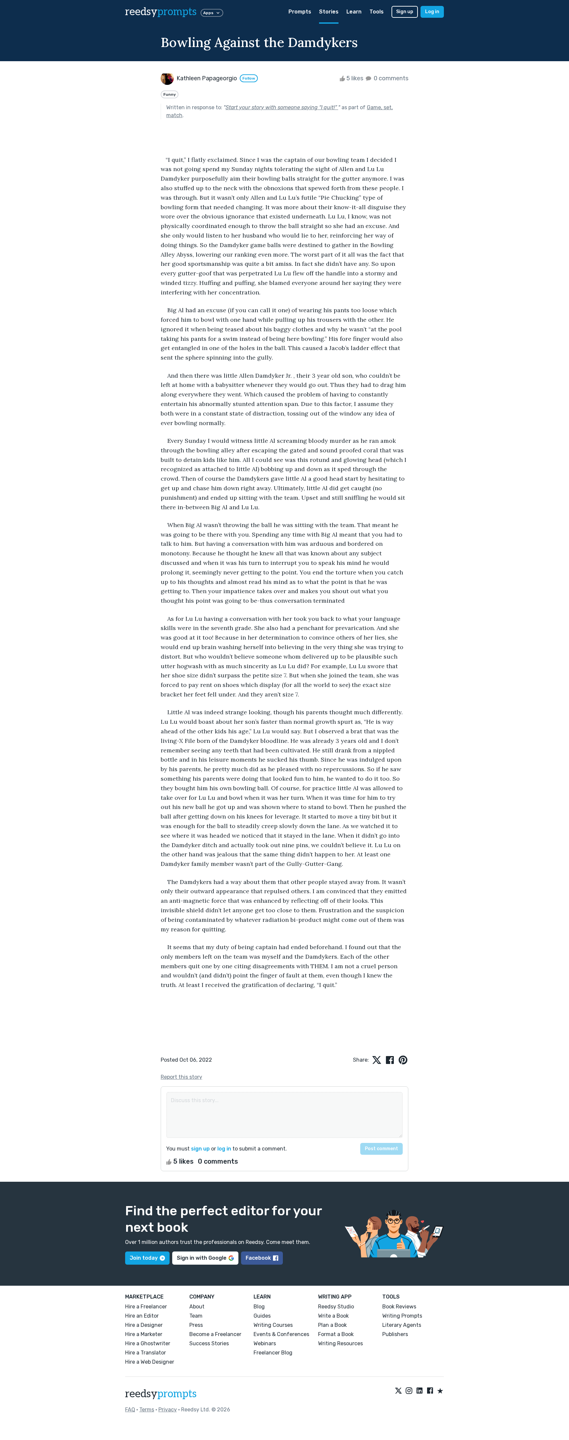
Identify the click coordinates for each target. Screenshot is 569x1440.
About (196, 1306)
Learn (354, 12)
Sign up (404, 11)
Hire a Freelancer (146, 1306)
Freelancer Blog (273, 1353)
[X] (398, 1391)
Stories (329, 12)
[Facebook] (430, 1391)
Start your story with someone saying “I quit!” (282, 107)
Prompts (299, 12)
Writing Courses (273, 1325)
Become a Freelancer (215, 1334)
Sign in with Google (202, 1258)
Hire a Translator (145, 1353)
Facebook (258, 1258)
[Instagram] (409, 1391)
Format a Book (336, 1334)
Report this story (181, 1077)
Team (196, 1316)
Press (196, 1325)
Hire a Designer (144, 1325)
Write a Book (333, 1316)
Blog (259, 1306)
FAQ (130, 1409)
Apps (208, 13)
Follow (248, 78)
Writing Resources (340, 1343)
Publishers (395, 1334)
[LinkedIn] (419, 1391)
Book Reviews (399, 1306)
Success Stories (209, 1343)
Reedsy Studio (336, 1306)
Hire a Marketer (143, 1334)
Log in (432, 11)
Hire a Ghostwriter (147, 1343)
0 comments (390, 78)
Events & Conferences (281, 1334)
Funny (169, 94)
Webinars (265, 1343)
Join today (144, 1258)
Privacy (167, 1409)
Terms (146, 1409)
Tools (376, 12)
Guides (262, 1316)
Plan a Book (332, 1325)
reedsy (161, 12)
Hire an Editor (142, 1316)
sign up (200, 1149)
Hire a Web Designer (149, 1362)
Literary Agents (401, 1325)
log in (224, 1149)
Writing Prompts (402, 1316)
